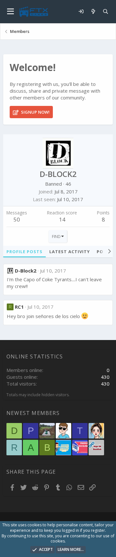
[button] (10, 11)
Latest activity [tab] (69, 251)
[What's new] (93, 11)
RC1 (19, 307)
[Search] (105, 11)
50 (17, 219)
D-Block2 (25, 270)
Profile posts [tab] (24, 251)
